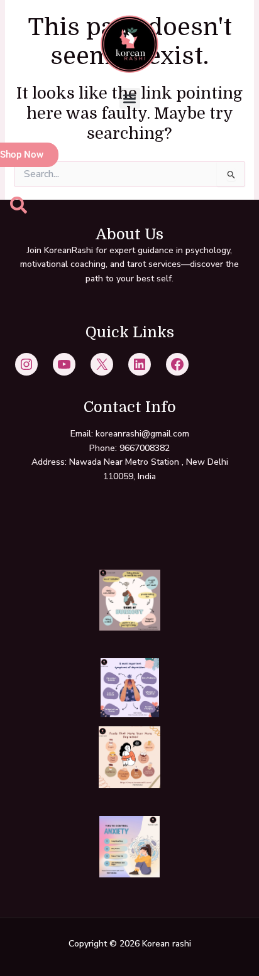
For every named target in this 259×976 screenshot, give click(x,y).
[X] (102, 364)
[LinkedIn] (139, 364)
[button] (129, 98)
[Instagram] (26, 364)
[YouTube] (64, 364)
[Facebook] (177, 364)
